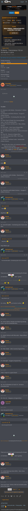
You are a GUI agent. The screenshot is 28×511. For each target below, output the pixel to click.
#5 (26, 203)
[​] (14, 97)
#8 (26, 255)
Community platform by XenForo (13, 509)
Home (2, 506)
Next (14, 489)
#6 (26, 222)
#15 (26, 382)
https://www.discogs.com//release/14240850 (14, 440)
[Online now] (4, 200)
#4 (26, 187)
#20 (26, 482)
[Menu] (2, 1)
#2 (26, 160)
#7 (26, 235)
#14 (26, 370)
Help (24, 505)
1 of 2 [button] (9, 489)
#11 (26, 332)
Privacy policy (19, 505)
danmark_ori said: (6, 239)
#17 (26, 407)
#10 (26, 319)
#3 (26, 172)
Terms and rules (11, 505)
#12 (26, 346)
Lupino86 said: (5, 422)
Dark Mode (4, 503)
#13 (26, 358)
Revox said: (4, 206)
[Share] (24, 89)
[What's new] (26, 1)
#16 (26, 395)
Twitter (8, 101)
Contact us (3, 505)
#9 (26, 292)
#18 (26, 419)
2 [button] (3, 62)
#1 (26, 89)
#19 (26, 468)
